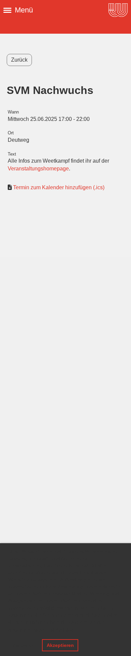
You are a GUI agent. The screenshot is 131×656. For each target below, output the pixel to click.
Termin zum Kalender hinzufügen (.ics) (58, 187)
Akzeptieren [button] (60, 645)
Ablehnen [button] (24, 645)
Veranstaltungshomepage (38, 168)
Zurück (19, 60)
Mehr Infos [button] (61, 630)
